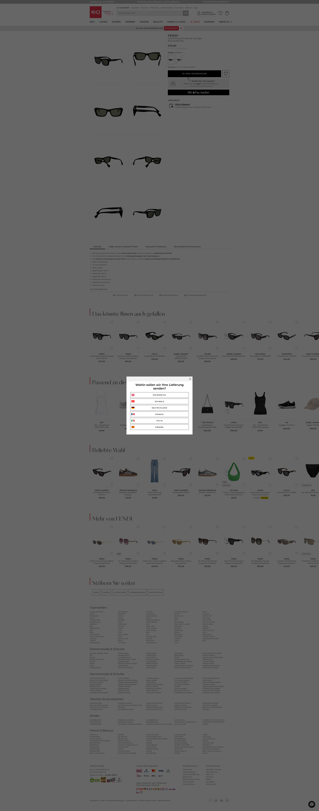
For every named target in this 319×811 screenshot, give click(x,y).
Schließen (190, 379)
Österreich (159, 395)
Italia (159, 421)
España (159, 427)
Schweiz (159, 401)
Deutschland (159, 408)
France (159, 414)
